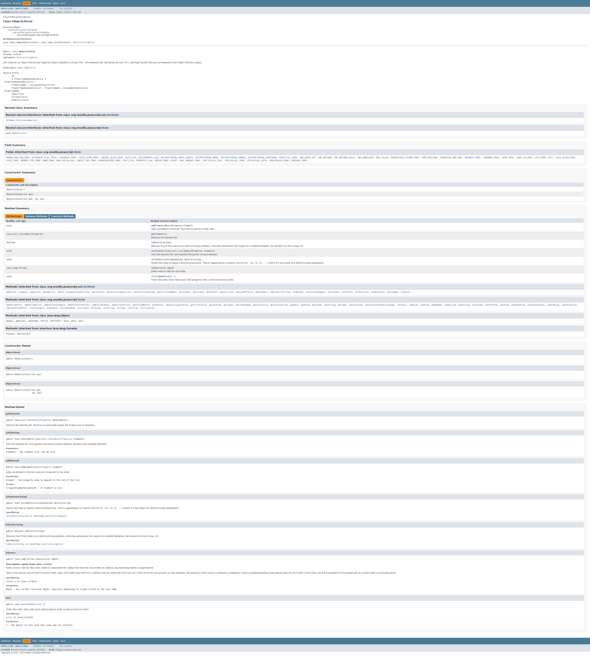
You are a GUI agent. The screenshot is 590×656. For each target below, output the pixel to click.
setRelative (378, 292)
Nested (14, 12)
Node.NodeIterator (16, 133)
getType (342, 305)
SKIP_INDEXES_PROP (189, 160)
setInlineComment (316, 292)
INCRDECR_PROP (472, 157)
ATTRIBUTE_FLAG (40, 157)
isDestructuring (160, 242)
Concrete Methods (62, 216)
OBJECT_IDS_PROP (86, 160)
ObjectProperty (173, 225)
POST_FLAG (128, 160)
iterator (402, 305)
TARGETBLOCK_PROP (279, 160)
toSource (156, 268)
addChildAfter (14, 305)
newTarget (477, 305)
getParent (211, 292)
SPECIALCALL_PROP (234, 160)
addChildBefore (33, 305)
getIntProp (215, 305)
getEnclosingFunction (119, 292)
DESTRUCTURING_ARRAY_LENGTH (177, 157)
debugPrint (49, 292)
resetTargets (36, 308)
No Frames (48, 9)
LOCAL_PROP (12, 160)
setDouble (52, 308)
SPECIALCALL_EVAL (212, 160)
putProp (504, 305)
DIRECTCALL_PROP (288, 157)
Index (56, 3)
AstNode (33, 42)
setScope (96, 308)
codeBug (22, 292)
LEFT (550, 157)
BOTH (53, 157)
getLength (184, 292)
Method (41, 12)
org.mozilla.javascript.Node (22, 30)
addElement (157, 225)
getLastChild (260, 305)
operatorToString (280, 292)
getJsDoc (228, 305)
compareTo (34, 292)
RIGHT (174, 160)
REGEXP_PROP (161, 160)
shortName (392, 292)
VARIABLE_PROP (299, 160)
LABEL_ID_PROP (524, 157)
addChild (11, 292)
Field (23, 12)
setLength (333, 292)
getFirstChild (198, 305)
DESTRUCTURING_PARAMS (233, 157)
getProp (305, 305)
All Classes (66, 9)
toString (133, 308)
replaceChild (569, 305)
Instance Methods (36, 216)
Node (67, 42)
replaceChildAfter (16, 308)
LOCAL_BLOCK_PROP (565, 157)
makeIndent (262, 292)
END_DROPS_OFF (308, 157)
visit (154, 276)
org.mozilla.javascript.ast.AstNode (30, 32)
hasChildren (355, 305)
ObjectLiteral (14, 189)
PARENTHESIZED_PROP (109, 160)
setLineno (82, 308)
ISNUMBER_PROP (491, 157)
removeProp (553, 305)
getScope (317, 305)
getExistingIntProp (177, 305)
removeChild (518, 305)
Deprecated (45, 3)
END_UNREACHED (366, 157)
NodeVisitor (165, 276)
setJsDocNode (67, 308)
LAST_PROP (540, 157)
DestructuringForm (83, 42)
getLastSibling (278, 305)
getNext (294, 305)
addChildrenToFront (78, 305)
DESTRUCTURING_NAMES (207, 157)
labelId (413, 305)
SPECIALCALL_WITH (257, 160)
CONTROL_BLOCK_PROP (112, 157)
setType (121, 308)
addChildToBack (100, 305)
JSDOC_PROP (507, 157)
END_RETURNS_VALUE (344, 157)
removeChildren (535, 305)
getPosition (226, 292)
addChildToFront (121, 305)
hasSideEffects (244, 292)
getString (329, 305)
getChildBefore (141, 305)
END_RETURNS (325, 157)
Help (63, 3)
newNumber (436, 305)
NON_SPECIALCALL (65, 160)
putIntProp (491, 305)
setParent (347, 292)
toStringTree (147, 308)
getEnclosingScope (144, 292)
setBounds (297, 292)
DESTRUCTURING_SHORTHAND (262, 157)
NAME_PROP (48, 160)
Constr (31, 12)
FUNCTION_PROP (429, 157)
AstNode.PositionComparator (22, 120)
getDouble (157, 305)
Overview (6, 3)
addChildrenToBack (54, 305)
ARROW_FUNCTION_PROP (17, 157)
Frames (37, 9)
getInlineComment (167, 292)
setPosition (362, 292)
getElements (158, 234)
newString (450, 305)
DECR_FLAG (130, 157)
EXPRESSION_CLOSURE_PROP (405, 157)
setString (108, 308)
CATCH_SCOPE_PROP (88, 157)
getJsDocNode (243, 305)
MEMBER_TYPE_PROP (30, 160)
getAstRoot (98, 292)
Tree (34, 3)
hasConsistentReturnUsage (379, 305)
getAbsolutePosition (78, 292)
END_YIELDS (382, 157)
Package (17, 3)
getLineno (198, 292)
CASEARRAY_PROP (67, 157)
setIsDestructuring (162, 259)
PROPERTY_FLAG (144, 160)
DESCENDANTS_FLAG (148, 157)
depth (61, 292)
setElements (158, 251)
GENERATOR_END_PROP (451, 157)
